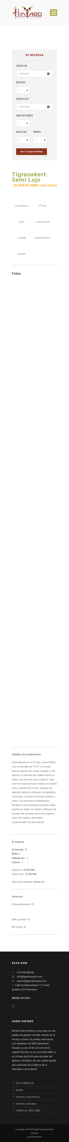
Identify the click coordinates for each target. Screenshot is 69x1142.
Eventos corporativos (28, 1096)
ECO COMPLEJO (25, 1083)
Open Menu (53, 12)
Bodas (19, 1090)
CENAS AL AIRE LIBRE (28, 1110)
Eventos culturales (26, 1103)
